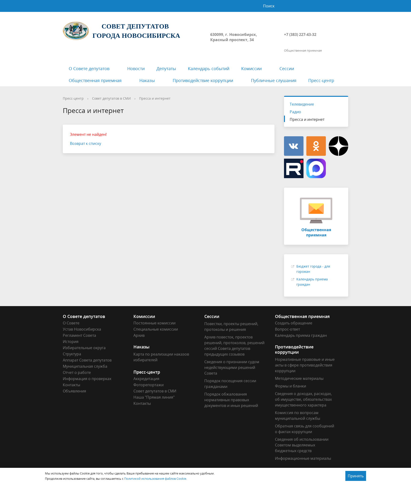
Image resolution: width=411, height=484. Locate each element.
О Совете (71, 323)
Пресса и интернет (155, 98)
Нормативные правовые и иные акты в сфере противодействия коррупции (305, 365)
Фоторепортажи (148, 384)
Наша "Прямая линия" (154, 397)
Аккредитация (146, 378)
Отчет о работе (77, 372)
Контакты (71, 384)
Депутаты (166, 68)
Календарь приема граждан (301, 335)
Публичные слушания (273, 80)
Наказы (147, 80)
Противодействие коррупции (203, 80)
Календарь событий (208, 68)
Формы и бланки (290, 386)
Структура (72, 354)
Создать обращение (293, 323)
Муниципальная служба (85, 366)
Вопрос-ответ (287, 329)
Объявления (74, 391)
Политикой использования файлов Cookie (155, 478)
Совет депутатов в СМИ (111, 98)
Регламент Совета (79, 335)
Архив (139, 335)
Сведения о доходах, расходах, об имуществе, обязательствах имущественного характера (303, 399)
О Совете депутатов (89, 68)
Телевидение (302, 104)
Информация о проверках (87, 378)
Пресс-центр (321, 80)
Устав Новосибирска (82, 329)
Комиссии (251, 68)
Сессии (286, 68)
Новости (136, 68)
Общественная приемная (95, 80)
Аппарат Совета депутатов (87, 360)
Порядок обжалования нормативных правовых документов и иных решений (231, 399)
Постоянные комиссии (154, 323)
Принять (356, 476)
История (70, 341)
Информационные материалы (303, 458)
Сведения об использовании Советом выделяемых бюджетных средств (301, 445)
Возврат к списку (85, 143)
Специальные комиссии (155, 329)
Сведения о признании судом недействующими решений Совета (231, 367)
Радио (295, 111)
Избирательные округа (84, 347)
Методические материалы (299, 378)
